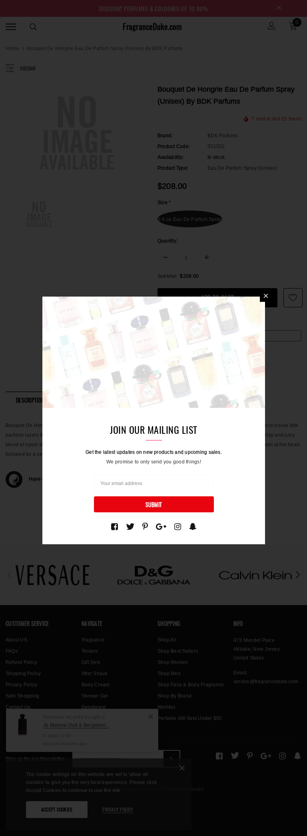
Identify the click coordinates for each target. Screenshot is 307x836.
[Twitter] (130, 526)
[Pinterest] (145, 526)
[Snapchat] (193, 526)
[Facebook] (114, 526)
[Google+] (161, 526)
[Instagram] (177, 526)
